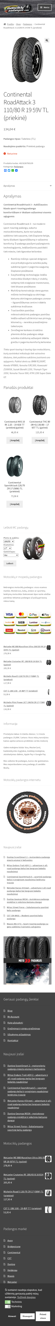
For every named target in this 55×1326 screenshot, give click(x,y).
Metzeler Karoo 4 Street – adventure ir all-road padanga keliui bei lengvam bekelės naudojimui (29, 890)
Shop (18, 24)
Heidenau (12, 1270)
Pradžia (10, 24)
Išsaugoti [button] (27, 1316)
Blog (10, 1010)
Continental (13, 1252)
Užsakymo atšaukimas (19, 1034)
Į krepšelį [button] (14, 440)
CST (9, 1258)
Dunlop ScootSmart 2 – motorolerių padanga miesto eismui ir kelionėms (28, 859)
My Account (13, 1016)
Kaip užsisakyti (15, 1022)
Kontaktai (12, 1040)
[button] (46, 40)
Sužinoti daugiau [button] (26, 1297)
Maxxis (10, 1276)
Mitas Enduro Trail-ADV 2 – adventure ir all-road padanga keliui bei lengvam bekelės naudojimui (27, 868)
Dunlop (11, 1264)
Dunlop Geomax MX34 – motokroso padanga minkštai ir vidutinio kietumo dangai (28, 901)
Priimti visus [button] (43, 1316)
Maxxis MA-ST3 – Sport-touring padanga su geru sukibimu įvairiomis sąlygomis (27, 925)
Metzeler (12, 1281)
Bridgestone (13, 1246)
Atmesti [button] (12, 1316)
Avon (10, 1240)
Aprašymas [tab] (9, 185)
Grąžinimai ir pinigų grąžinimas (23, 1028)
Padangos (27, 24)
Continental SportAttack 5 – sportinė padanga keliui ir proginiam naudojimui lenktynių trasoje (29, 879)
